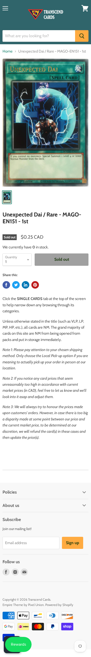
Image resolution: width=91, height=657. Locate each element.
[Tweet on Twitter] (16, 285)
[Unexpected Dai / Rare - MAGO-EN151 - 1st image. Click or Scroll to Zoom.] (45, 123)
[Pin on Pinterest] (35, 285)
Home (8, 51)
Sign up (72, 542)
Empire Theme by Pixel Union (23, 605)
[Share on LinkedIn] (25, 285)
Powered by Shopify (59, 605)
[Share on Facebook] (6, 285)
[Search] (81, 36)
